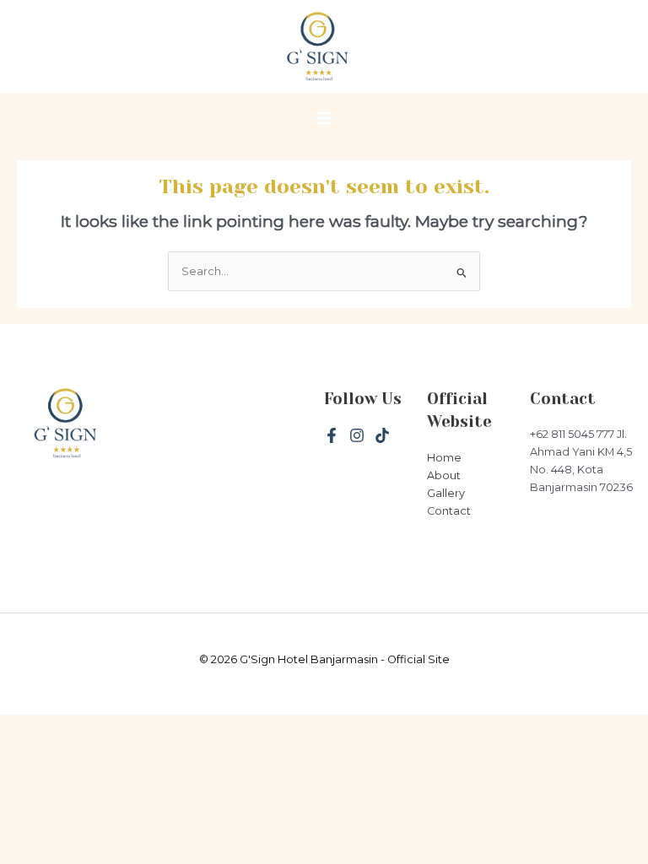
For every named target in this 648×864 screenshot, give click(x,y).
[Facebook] (331, 435)
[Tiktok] (382, 435)
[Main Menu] (323, 118)
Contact (449, 511)
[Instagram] (356, 435)
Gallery (446, 493)
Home (444, 457)
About (444, 475)
